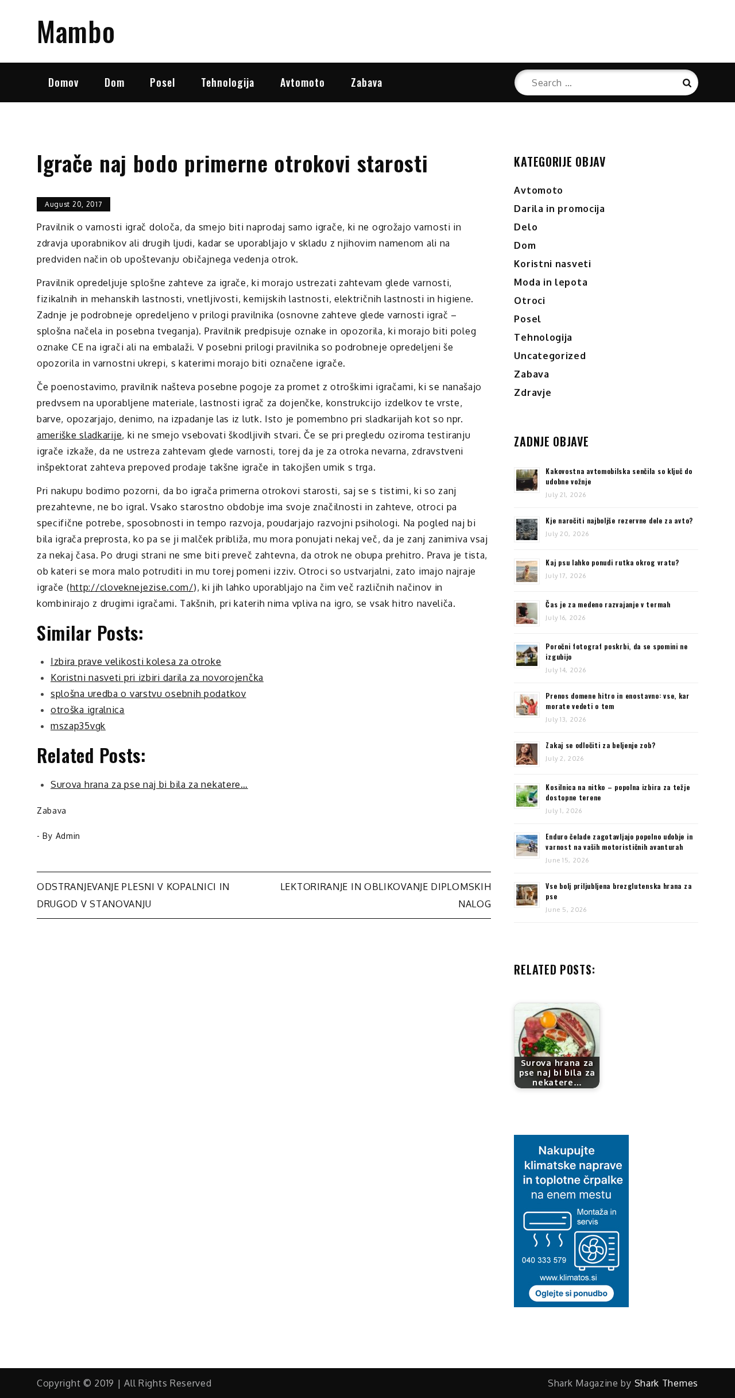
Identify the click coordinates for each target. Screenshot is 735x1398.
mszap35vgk (78, 725)
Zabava (366, 82)
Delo (525, 227)
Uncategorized (550, 355)
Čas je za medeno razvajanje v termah (608, 604)
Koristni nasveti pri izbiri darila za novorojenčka (157, 677)
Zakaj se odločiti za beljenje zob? (600, 745)
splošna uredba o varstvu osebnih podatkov (148, 693)
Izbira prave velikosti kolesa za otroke (136, 661)
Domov (63, 82)
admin (68, 836)
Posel (162, 82)
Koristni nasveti (552, 263)
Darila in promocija (559, 208)
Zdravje (532, 392)
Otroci (529, 300)
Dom (115, 82)
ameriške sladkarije (79, 435)
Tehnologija (227, 82)
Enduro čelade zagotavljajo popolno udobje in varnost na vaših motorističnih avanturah (619, 841)
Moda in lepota (550, 282)
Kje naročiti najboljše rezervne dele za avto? (619, 520)
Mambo (76, 30)
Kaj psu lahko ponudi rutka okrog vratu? (612, 562)
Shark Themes (666, 1383)
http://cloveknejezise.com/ (132, 587)
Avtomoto (302, 82)
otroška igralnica (88, 709)
